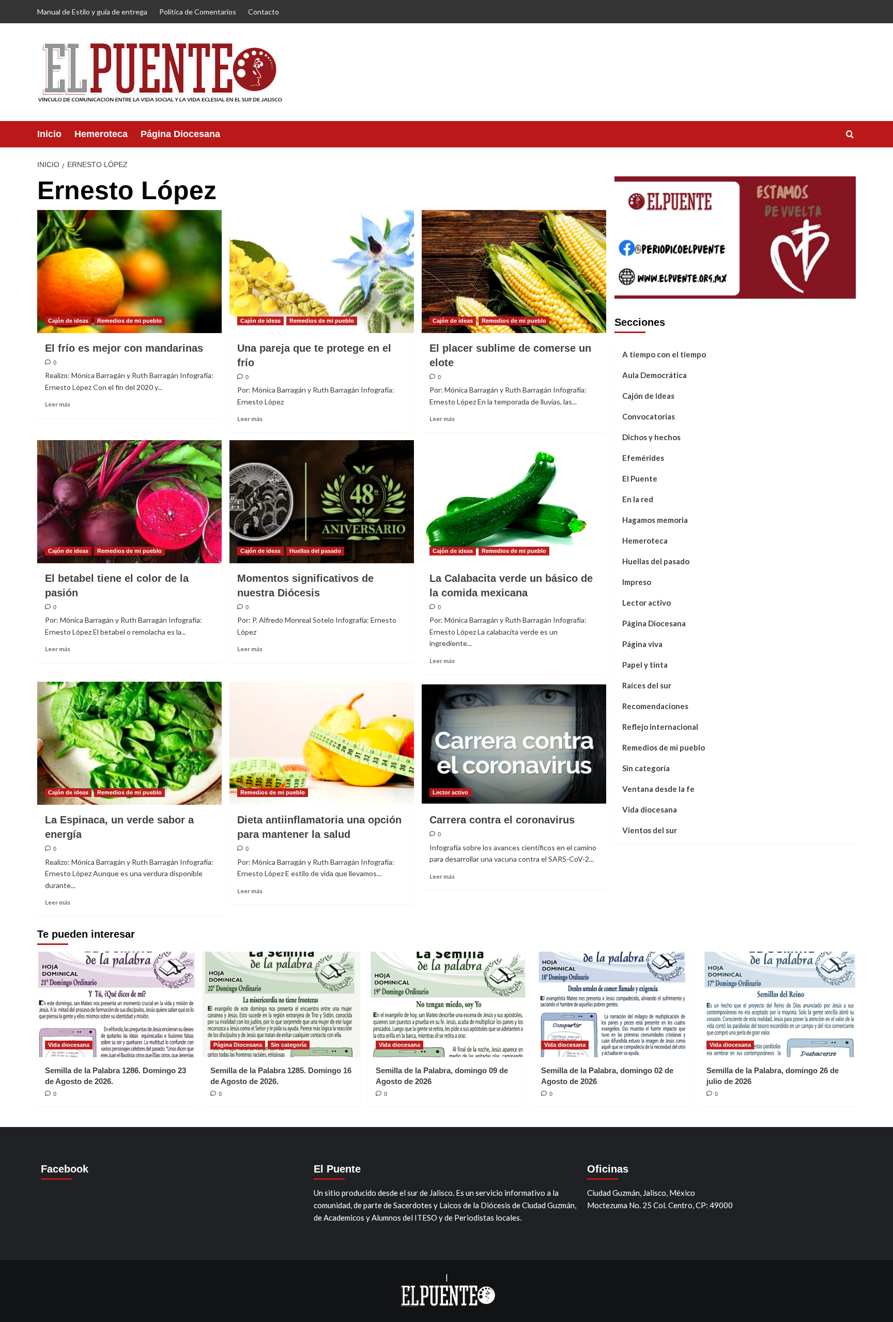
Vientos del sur (649, 829)
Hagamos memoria (655, 519)
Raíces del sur (646, 684)
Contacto (263, 11)
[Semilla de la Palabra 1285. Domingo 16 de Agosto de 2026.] (281, 1004)
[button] (849, 134)
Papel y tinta (645, 664)
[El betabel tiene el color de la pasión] (129, 501)
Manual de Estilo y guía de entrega (92, 11)
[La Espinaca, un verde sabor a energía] (129, 743)
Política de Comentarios (197, 11)
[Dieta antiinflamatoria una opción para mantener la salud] (321, 743)
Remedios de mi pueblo (129, 321)
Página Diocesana (180, 134)
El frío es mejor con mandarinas (124, 348)
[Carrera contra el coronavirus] (514, 743)
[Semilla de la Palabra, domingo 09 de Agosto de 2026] (447, 1004)
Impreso (636, 581)
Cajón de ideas (68, 321)
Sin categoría (646, 767)
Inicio (49, 134)
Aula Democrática (654, 374)
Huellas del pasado (315, 551)
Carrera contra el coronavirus (502, 819)
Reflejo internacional (660, 726)
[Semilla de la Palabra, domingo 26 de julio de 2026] (777, 1004)
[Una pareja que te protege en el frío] (321, 271)
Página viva (642, 643)
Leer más (57, 404)
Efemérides (643, 457)
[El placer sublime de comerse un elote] (514, 271)
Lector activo (450, 792)
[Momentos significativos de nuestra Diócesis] (321, 501)
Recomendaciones (655, 705)
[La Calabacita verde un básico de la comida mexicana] (514, 501)
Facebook (64, 1169)
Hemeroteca (101, 134)
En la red (637, 498)
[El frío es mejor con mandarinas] (129, 271)
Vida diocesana (649, 809)
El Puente (639, 478)
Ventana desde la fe (658, 788)
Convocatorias (648, 415)
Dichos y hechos (651, 436)
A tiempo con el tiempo (664, 353)
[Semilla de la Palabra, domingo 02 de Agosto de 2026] (612, 1004)
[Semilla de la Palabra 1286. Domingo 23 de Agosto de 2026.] (116, 1004)
